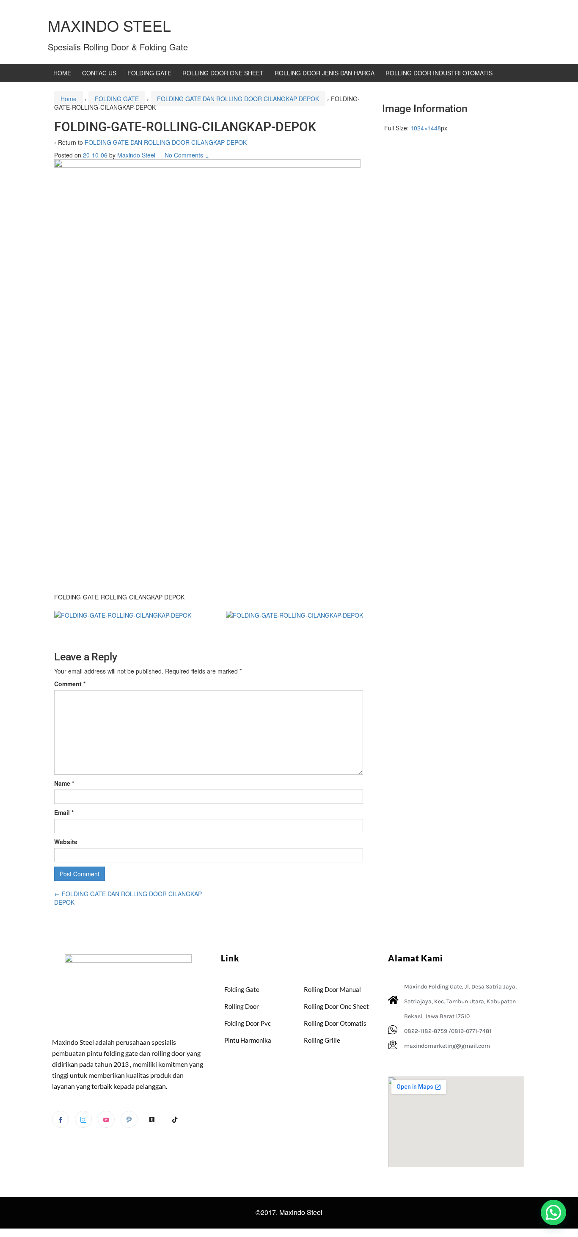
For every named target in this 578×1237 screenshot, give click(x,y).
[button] (553, 1212)
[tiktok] (174, 1119)
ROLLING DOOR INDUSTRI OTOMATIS (439, 73)
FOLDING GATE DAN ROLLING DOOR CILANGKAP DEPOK (238, 98)
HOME (62, 73)
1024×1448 (425, 128)
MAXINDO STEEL (109, 25)
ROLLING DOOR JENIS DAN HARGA (324, 73)
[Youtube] (106, 1119)
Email (64, 812)
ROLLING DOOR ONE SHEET (223, 73)
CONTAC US (99, 73)
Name (64, 783)
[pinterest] (129, 1119)
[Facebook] (60, 1119)
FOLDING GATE (149, 73)
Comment (69, 683)
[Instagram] (83, 1119)
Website (65, 841)
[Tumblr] (151, 1119)
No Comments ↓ (187, 155)
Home (69, 98)
